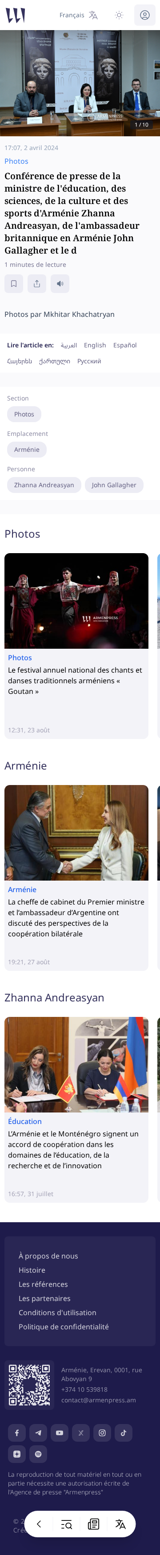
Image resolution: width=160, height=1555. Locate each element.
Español (125, 345)
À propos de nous (48, 1256)
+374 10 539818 (84, 1389)
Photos (24, 414)
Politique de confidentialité (64, 1327)
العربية (69, 345)
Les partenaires (45, 1298)
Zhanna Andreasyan (44, 485)
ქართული (54, 361)
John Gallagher (114, 485)
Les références (43, 1284)
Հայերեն (19, 361)
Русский (89, 361)
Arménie (27, 449)
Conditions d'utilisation (57, 1312)
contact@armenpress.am (98, 1400)
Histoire (32, 1270)
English (95, 345)
